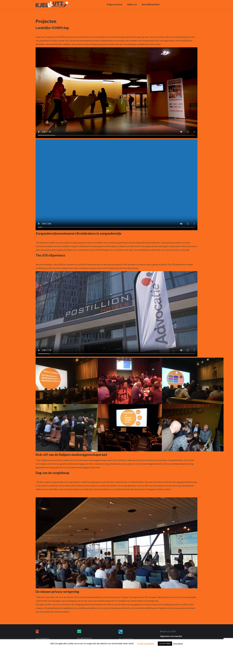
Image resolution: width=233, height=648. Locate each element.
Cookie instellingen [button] (145, 643)
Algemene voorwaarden (171, 636)
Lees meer (178, 643)
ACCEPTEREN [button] (164, 643)
